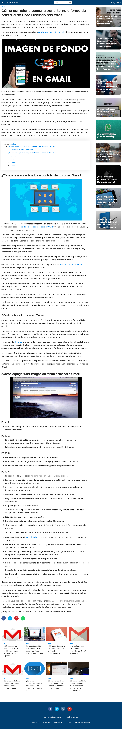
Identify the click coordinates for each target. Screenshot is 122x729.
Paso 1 (13, 156)
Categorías (114, 2)
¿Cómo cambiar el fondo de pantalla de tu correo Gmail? (31, 146)
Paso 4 (13, 166)
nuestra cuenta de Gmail (71, 264)
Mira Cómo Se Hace (71, 717)
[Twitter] (57, 709)
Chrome (18, 342)
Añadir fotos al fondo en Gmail (20, 150)
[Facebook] (50, 709)
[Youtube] (69, 709)
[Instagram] (63, 709)
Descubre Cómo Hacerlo (52, 717)
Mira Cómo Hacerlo (10, 2)
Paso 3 (13, 163)
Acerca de (35, 722)
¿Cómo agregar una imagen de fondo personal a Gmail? (31, 153)
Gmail (3, 7)
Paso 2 (13, 159)
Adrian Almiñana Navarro (13, 19)
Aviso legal (47, 722)
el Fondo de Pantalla (55, 32)
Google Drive (32, 537)
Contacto (58, 722)
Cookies (68, 722)
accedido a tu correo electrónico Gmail (35, 227)
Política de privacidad (82, 722)
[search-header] (70, 2)
